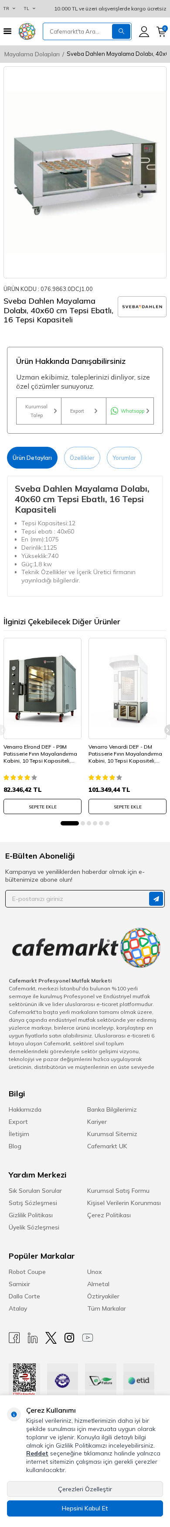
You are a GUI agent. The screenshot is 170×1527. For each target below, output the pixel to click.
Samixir (19, 1284)
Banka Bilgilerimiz (112, 1109)
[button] (70, 823)
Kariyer (97, 1122)
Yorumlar (124, 457)
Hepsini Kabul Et (85, 1508)
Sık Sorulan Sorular (35, 1191)
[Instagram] (69, 1338)
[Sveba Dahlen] (142, 306)
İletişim (19, 1134)
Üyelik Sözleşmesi (34, 1227)
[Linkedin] (32, 1338)
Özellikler (82, 457)
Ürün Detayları (32, 457)
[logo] (27, 31)
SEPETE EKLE (43, 807)
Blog (15, 1146)
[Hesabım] (144, 31)
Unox (94, 1272)
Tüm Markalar (106, 1308)
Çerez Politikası (109, 1215)
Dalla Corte (24, 1296)
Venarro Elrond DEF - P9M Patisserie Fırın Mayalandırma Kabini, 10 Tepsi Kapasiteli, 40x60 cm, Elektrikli (40, 753)
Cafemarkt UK (107, 1146)
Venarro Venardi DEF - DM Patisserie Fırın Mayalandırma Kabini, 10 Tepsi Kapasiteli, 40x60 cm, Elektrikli (125, 753)
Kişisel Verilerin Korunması (124, 1203)
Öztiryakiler (103, 1296)
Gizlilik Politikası (31, 1215)
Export (77, 411)
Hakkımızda (25, 1109)
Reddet (37, 1453)
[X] (51, 1338)
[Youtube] (87, 1338)
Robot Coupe (27, 1272)
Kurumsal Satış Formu (118, 1191)
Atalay (18, 1308)
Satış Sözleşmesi (33, 1203)
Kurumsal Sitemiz (112, 1134)
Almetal (98, 1284)
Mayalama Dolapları (32, 54)
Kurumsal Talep (36, 411)
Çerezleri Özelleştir (85, 1489)
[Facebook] (14, 1338)
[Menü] (7, 31)
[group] (85, 172)
